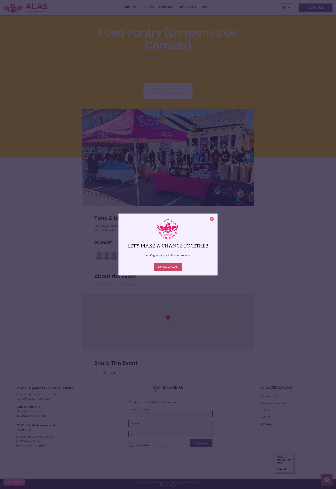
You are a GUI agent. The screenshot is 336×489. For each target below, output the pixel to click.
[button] (212, 219)
